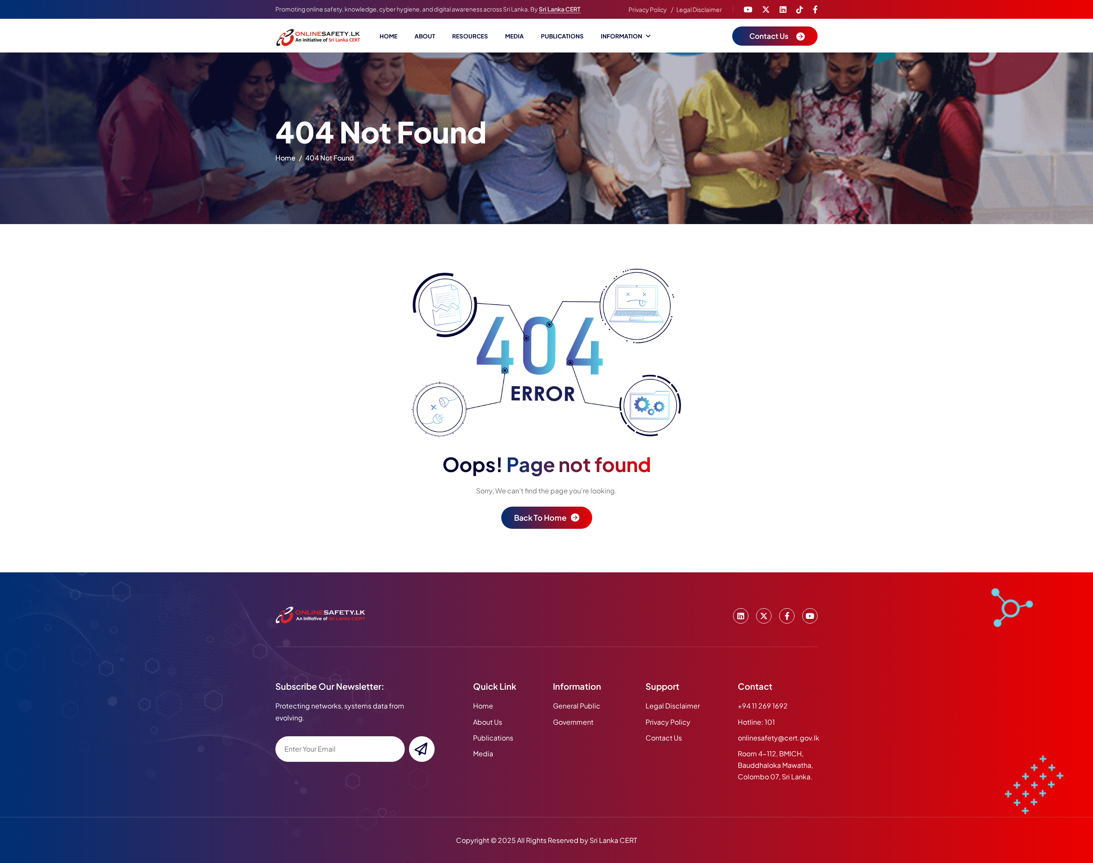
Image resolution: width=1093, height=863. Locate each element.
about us (487, 721)
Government (573, 721)
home (285, 157)
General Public (576, 705)
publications (493, 737)
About (425, 36)
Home (388, 36)
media (483, 753)
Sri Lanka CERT (560, 9)
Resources (470, 36)
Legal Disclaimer (699, 9)
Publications (562, 36)
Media (514, 36)
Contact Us (664, 737)
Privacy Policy (647, 9)
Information (621, 36)
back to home (540, 517)
